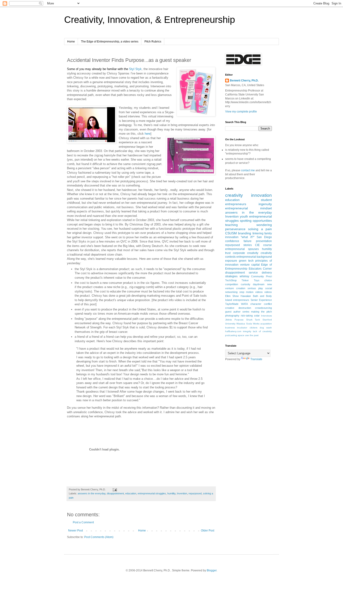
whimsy (244, 276)
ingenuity (265, 204)
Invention (182, 493)
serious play (255, 288)
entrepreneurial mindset (248, 208)
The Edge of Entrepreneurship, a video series (109, 41)
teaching (231, 225)
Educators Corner (260, 268)
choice (268, 280)
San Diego (264, 237)
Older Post (207, 530)
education (130, 493)
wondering (264, 225)
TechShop (231, 280)
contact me (248, 170)
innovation (261, 195)
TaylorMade (231, 303)
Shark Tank (253, 319)
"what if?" (247, 237)
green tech (246, 260)
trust (228, 253)
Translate (256, 359)
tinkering (257, 233)
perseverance (235, 229)
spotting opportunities (256, 220)
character (255, 303)
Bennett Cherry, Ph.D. (244, 80)
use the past (252, 335)
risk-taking (247, 315)
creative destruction (238, 307)
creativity (234, 195)
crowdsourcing (263, 307)
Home (71, 41)
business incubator (236, 327)
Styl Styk (135, 69)
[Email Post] (114, 489)
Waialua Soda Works (247, 323)
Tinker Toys (250, 280)
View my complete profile (241, 111)
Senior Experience (261, 300)
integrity (247, 331)
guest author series (237, 311)
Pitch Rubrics (152, 41)
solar (257, 315)
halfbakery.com (233, 331)
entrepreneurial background (254, 256)
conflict (268, 303)
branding (244, 233)
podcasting (231, 335)
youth (244, 216)
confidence (232, 241)
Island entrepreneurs (237, 300)
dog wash (266, 327)
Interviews (266, 315)
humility (171, 493)
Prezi (269, 276)
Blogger (212, 570)
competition (231, 284)
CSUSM (231, 233)
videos (268, 292)
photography (232, 315)
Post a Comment (83, 522)
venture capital (250, 264)
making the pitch (261, 311)
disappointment (115, 493)
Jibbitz (228, 319)
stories (247, 245)
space (241, 335)
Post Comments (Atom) (98, 537)
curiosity (245, 284)
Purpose (239, 319)
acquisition (266, 323)
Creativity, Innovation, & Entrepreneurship (149, 19)
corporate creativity (246, 253)
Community (257, 276)
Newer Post (75, 530)
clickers (253, 327)
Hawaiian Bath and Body (256, 296)
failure (248, 241)
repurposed (195, 493)
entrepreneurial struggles (152, 493)
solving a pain (260, 229)
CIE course (263, 245)
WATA (244, 303)
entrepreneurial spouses (242, 249)
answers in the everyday (91, 493)
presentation (264, 241)
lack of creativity (262, 331)
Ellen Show (232, 296)
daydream (258, 284)
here (147, 133)
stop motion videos (251, 292)
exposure (231, 260)
